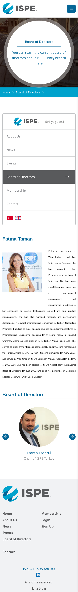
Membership (51, 513)
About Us (9, 520)
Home (6, 92)
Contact (8, 552)
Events (7, 533)
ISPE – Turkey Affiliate (39, 569)
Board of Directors (16, 539)
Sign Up (47, 526)
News (6, 526)
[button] (39, 136)
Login (45, 520)
